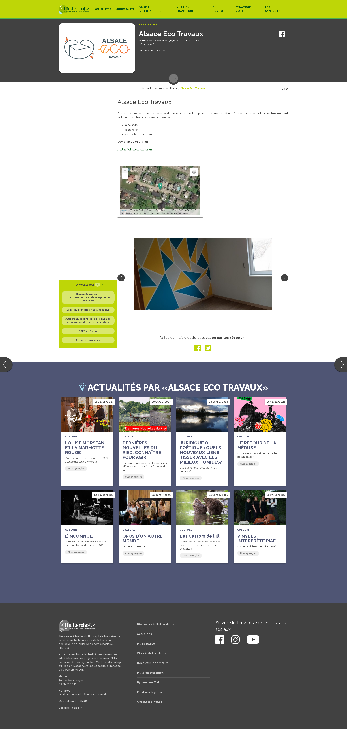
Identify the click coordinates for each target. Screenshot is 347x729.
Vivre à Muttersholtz (150, 9)
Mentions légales (149, 692)
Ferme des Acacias (88, 340)
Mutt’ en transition (184, 9)
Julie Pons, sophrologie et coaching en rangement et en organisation (88, 320)
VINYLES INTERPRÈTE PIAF (256, 538)
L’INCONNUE (79, 536)
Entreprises (148, 24)
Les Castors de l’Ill (199, 536)
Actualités (102, 9)
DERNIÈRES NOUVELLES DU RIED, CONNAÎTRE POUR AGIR (142, 450)
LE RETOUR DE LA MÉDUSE (256, 445)
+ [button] (125, 170)
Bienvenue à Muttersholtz (155, 624)
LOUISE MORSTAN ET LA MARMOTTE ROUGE (84, 447)
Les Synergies (273, 9)
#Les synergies (76, 468)
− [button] (125, 176)
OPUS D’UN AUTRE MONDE (143, 538)
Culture (71, 436)
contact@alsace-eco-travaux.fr (136, 149)
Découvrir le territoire (152, 663)
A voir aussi (87, 284)
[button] (284, 277)
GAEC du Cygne (88, 331)
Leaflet (124, 210)
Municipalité (125, 9)
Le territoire (219, 9)
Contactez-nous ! (149, 701)
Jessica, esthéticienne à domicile (88, 309)
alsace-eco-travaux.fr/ (152, 50)
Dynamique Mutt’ (243, 9)
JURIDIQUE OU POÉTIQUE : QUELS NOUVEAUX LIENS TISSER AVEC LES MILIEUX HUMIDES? (201, 452)
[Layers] (194, 172)
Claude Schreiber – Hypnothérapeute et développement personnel (88, 297)
